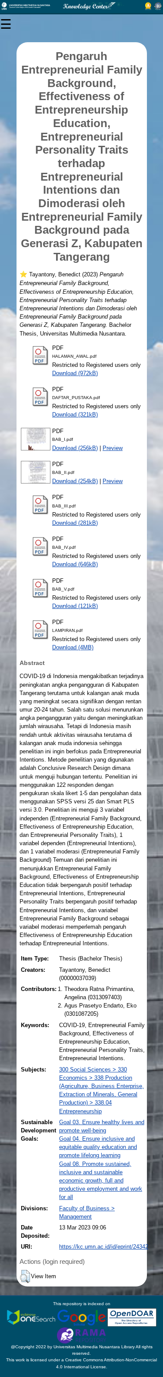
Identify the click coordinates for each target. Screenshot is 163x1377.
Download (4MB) (72, 647)
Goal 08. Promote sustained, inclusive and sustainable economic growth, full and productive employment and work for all (100, 1181)
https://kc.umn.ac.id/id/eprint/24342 (103, 1246)
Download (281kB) (75, 523)
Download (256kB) (75, 448)
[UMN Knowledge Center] (81, 6)
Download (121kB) (75, 606)
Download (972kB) (75, 373)
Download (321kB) (75, 414)
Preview (113, 448)
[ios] (32, 1317)
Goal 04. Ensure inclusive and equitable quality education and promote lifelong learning (98, 1147)
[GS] (82, 1317)
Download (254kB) (75, 481)
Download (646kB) (75, 564)
